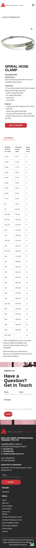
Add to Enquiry (16, 125)
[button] (33, 5)
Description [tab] (8, 138)
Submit (9, 414)
